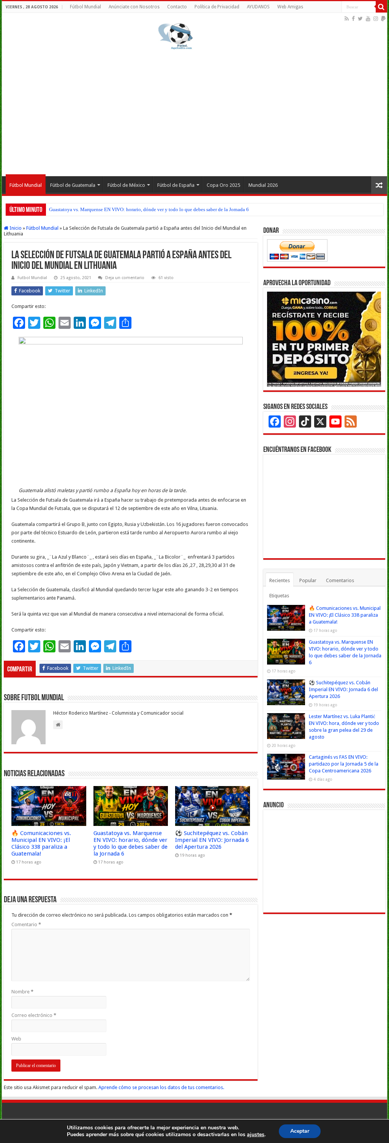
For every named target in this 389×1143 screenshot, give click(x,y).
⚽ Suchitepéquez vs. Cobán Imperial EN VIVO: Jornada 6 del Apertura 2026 (128, 209)
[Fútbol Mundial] (175, 36)
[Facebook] (353, 18)
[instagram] (376, 18)
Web (16, 1039)
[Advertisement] (194, 111)
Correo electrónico (33, 1015)
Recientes (279, 580)
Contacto (177, 6)
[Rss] (346, 18)
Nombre (22, 992)
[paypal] (383, 18)
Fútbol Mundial (85, 6)
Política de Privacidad (216, 6)
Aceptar (299, 1131)
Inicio (15, 228)
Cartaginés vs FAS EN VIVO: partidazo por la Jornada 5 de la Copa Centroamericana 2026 (343, 764)
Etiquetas (279, 595)
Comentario (26, 924)
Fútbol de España (175, 185)
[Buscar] (381, 7)
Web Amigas (290, 6)
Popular (307, 580)
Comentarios (340, 580)
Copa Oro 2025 (223, 185)
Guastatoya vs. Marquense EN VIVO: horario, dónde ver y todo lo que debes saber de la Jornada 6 (130, 843)
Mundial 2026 (263, 185)
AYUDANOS (258, 6)
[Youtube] (368, 18)
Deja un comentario (124, 277)
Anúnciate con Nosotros (134, 6)
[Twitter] (360, 18)
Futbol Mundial (32, 277)
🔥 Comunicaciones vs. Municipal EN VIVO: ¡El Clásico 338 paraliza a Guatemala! (41, 843)
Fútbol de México (126, 185)
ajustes (255, 1134)
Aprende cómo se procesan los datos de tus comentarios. (161, 1087)
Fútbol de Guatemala (72, 185)
